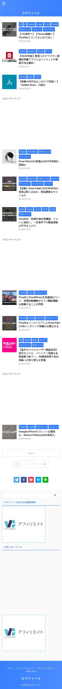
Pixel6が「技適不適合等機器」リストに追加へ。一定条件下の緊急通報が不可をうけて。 (38, 222)
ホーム (10, 668)
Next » (31, 453)
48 (45, 464)
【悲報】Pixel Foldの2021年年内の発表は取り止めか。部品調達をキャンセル (38, 192)
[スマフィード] (38, 480)
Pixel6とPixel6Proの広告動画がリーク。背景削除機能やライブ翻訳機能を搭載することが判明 (39, 301)
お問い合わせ (31, 671)
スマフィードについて (25, 668)
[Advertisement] (31, 124)
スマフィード (31, 13)
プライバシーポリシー (46, 668)
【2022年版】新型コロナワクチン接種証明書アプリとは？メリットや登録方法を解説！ (39, 59)
